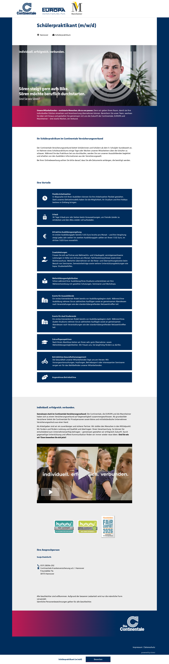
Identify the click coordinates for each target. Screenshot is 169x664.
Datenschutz (149, 647)
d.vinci (152, 652)
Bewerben (98, 659)
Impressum (137, 647)
